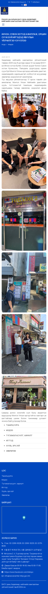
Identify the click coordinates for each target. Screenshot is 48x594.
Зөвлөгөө (11, 451)
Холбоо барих (36, 2)
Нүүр (4, 44)
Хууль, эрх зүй (13, 445)
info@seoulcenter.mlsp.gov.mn (18, 2)
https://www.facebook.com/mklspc (18, 572)
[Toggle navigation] (3, 24)
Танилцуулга (12, 425)
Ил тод (9, 440)
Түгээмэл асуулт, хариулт (19, 435)
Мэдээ (9, 430)
